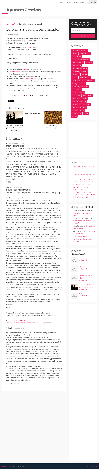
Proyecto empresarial (79, 98)
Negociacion (76, 89)
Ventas (86, 113)
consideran (16, 72)
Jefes (74, 83)
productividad (87, 95)
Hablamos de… (80, 2)
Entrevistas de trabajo (79, 68)
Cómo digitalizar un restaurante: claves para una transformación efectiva (84, 169)
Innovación (90, 80)
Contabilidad (76, 56)
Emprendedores (77, 62)
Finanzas (84, 71)
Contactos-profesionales (80, 59)
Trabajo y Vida (77, 113)
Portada (61, 2)
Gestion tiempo (85, 77)
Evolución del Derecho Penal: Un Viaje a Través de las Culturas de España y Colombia (84, 195)
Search (83, 36)
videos (74, 116)
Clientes (75, 53)
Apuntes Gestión (7, 466)
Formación (75, 74)
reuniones (75, 104)
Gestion (74, 77)
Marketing (75, 86)
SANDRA (76, 237)
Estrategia (75, 71)
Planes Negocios (78, 92)
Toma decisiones (78, 110)
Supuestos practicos (79, 107)
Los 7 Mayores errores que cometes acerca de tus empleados (14, 128)
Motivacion (84, 86)
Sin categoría (85, 104)
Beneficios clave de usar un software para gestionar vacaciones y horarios (82, 187)
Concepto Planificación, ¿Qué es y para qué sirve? (82, 239)
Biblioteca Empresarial (79, 50)
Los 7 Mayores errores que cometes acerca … (86, 286)
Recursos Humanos (79, 101)
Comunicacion (85, 53)
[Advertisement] (85, 140)
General (84, 74)
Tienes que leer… (70, 2)
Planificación (76, 95)
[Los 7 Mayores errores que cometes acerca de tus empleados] (14, 117)
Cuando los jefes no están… (86, 277)
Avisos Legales (92, 466)
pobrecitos (30, 79)
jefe (27, 95)
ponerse (25, 69)
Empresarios (76, 65)
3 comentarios (13, 34)
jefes (29, 47)
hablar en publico (78, 80)
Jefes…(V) (82, 267)
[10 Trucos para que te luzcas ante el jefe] (53, 117)
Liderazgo (81, 83)
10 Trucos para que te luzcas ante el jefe (52, 127)
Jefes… (81, 258)
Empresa (89, 62)
